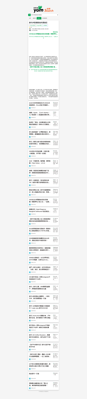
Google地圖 (32, 25)
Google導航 (39, 25)
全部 (30, 18)
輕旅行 (39, 18)
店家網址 (45, 25)
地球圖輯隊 (44, 18)
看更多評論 (55, 31)
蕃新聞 (34, 18)
